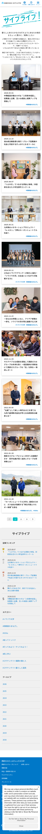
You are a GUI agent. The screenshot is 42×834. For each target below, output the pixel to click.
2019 (4, 733)
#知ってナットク (9, 640)
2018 (4, 739)
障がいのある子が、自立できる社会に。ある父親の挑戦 (22, 589)
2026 (4, 684)
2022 (4, 712)
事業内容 (4, 768)
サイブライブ (21, 533)
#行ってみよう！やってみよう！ (15, 647)
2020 (4, 726)
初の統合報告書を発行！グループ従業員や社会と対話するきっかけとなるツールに (22, 577)
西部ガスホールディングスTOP (13, 761)
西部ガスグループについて (10, 764)
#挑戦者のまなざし (10, 626)
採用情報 (4, 778)
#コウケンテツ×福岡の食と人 (14, 661)
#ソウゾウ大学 (8, 619)
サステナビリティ (7, 775)
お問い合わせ (31, 4)
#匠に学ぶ (7, 654)
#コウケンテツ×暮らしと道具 (14, 668)
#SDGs (5, 633)
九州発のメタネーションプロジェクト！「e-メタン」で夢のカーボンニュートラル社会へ (22, 564)
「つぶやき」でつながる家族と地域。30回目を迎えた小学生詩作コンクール (22, 553)
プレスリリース (6, 782)
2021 (4, 719)
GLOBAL (24, 4)
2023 (4, 705)
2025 (4, 691)
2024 (4, 698)
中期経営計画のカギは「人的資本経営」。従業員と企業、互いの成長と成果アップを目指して (22, 601)
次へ (32, 519)
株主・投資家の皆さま (9, 771)
